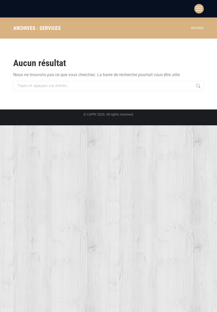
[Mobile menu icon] (199, 8)
